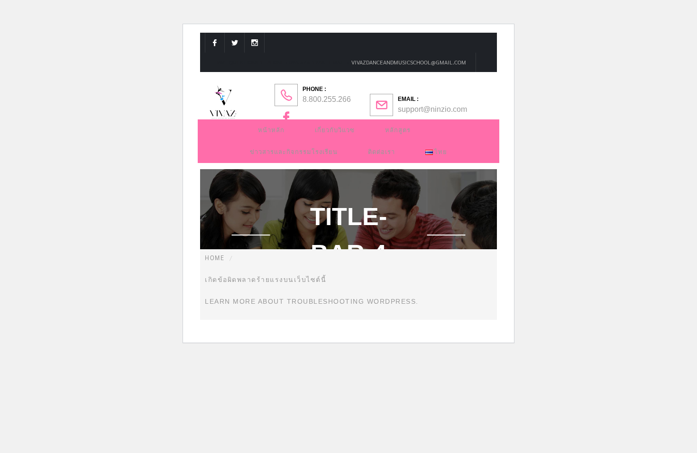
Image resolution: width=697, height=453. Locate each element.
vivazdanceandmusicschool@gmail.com (408, 62)
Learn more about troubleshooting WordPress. (312, 301)
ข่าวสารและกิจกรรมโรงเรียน (294, 151)
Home (214, 258)
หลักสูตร (398, 130)
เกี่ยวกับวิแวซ (335, 130)
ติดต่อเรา (381, 151)
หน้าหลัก (271, 130)
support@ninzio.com (432, 109)
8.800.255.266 (327, 99)
